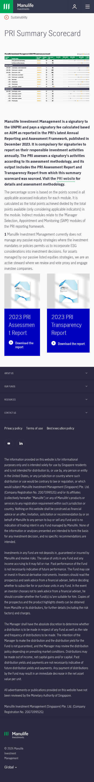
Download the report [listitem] (24, 345)
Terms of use (34, 428)
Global (9, 767)
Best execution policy (60, 428)
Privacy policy (13, 428)
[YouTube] (10, 445)
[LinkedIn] (22, 445)
